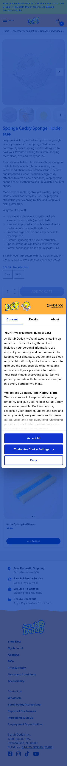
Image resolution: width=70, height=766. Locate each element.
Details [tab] (33, 319)
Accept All (33, 438)
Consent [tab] (12, 319)
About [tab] (55, 319)
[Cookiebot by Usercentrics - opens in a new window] (47, 306)
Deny (33, 460)
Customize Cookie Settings (31, 449)
